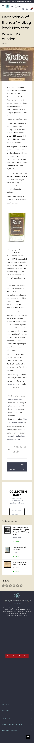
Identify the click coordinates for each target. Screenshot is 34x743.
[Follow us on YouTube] (17, 585)
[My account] (27, 9)
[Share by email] (24, 447)
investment (11, 384)
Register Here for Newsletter (17, 656)
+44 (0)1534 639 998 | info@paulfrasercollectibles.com (17, 1)
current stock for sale (16, 399)
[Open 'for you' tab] (28, 737)
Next (22, 465)
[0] (30, 9)
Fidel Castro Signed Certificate (19, 548)
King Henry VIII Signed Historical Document (20, 563)
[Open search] (23, 9)
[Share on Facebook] (13, 447)
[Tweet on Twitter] (20, 447)
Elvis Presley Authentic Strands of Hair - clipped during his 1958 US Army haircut (21, 531)
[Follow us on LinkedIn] (21, 585)
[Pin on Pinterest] (17, 447)
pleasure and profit (15, 406)
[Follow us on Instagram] (10, 585)
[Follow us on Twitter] (6, 585)
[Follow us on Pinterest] (14, 585)
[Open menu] (3, 6)
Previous (12, 469)
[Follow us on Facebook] (3, 585)
